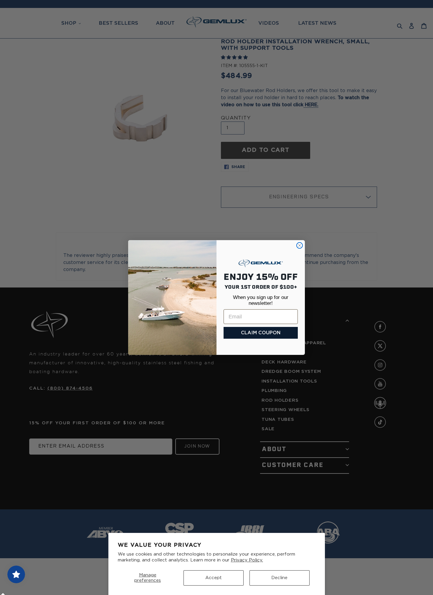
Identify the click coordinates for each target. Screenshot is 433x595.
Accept (213, 578)
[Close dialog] (300, 245)
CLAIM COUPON (260, 332)
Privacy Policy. (247, 560)
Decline (279, 578)
